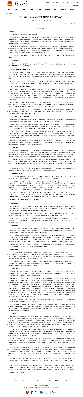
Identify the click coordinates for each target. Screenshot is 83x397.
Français (52, 2)
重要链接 (57, 380)
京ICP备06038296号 (41, 388)
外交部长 (23, 9)
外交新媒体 (72, 9)
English (47, 2)
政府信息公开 (63, 9)
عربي (68, 2)
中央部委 (22, 380)
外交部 (15, 9)
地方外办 (39, 380)
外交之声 (14, 13)
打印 (76, 23)
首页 (9, 9)
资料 (55, 9)
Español (57, 2)
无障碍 (72, 2)
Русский (63, 2)
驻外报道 (10, 13)
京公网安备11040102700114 (51, 388)
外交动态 (31, 9)
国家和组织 (47, 9)
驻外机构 (39, 9)
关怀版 (76, 2)
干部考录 (65, 380)
